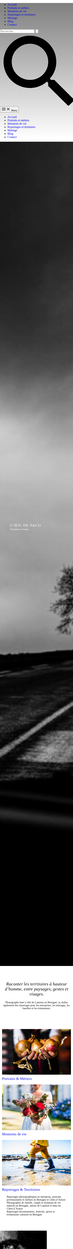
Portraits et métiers (18, 7)
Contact (12, 24)
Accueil (12, 4)
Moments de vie (16, 11)
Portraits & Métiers (17, 1079)
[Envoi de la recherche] (36, 31)
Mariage (12, 17)
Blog (10, 21)
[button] (36, 104)
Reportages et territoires (21, 14)
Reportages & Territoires (21, 1189)
